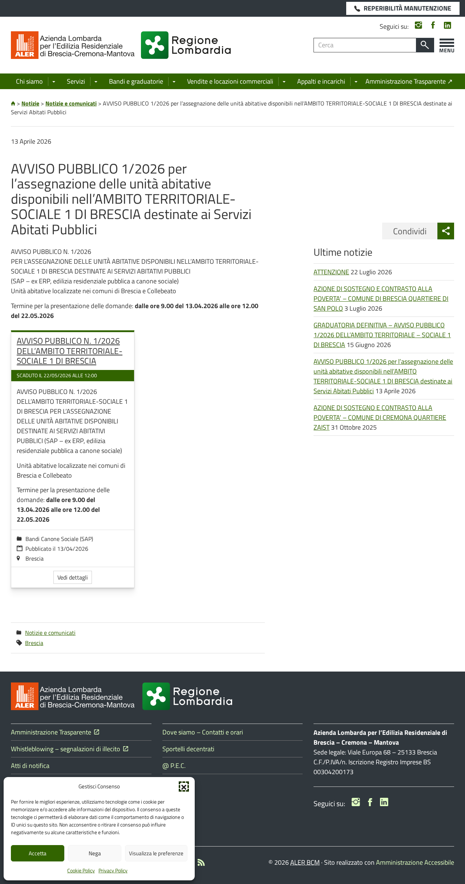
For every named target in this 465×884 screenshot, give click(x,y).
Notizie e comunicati (50, 632)
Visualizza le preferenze (156, 853)
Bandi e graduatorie (136, 81)
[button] (183, 786)
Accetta (37, 853)
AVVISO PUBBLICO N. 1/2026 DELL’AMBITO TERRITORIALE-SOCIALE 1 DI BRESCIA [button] (69, 350)
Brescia (34, 642)
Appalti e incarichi (321, 81)
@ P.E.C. (174, 765)
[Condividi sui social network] (445, 231)
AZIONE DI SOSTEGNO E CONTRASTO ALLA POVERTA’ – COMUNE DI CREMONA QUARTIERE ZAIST (380, 417)
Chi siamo (29, 81)
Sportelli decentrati (188, 749)
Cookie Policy (81, 870)
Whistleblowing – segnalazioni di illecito (67, 749)
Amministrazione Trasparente (52, 732)
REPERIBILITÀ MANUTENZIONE (407, 8)
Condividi (409, 231)
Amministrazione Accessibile (415, 862)
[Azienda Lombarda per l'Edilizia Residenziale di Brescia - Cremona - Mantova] (72, 45)
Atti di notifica (30, 765)
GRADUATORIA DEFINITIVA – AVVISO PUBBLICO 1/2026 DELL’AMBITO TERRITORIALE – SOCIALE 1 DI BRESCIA (382, 335)
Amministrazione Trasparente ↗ (409, 81)
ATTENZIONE (331, 272)
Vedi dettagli (72, 577)
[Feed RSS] (201, 863)
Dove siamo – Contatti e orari (202, 732)
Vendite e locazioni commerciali (230, 81)
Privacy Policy (113, 870)
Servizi (76, 81)
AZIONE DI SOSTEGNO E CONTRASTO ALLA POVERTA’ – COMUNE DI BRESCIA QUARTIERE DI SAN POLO (381, 298)
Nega (95, 853)
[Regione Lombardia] (185, 45)
